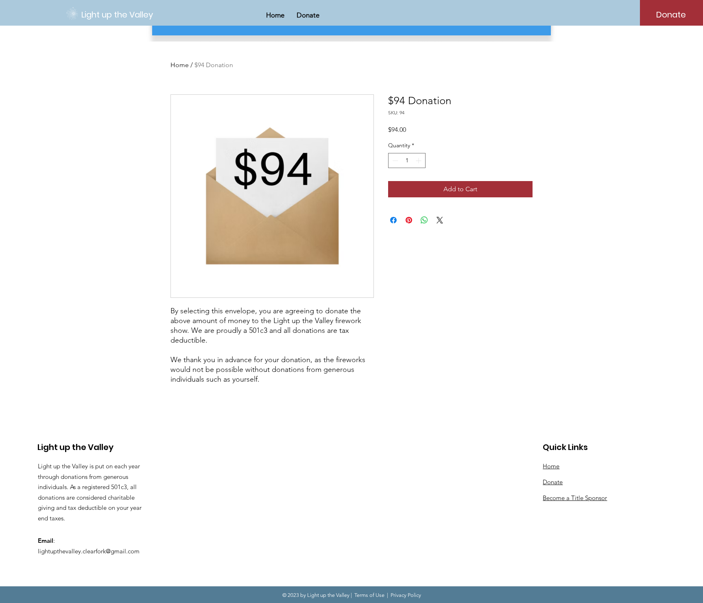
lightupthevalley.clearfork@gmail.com (89, 551)
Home (179, 65)
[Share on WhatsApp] (424, 220)
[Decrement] (394, 160)
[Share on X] (440, 220)
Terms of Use (369, 595)
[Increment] (419, 160)
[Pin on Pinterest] (409, 220)
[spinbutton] (407, 160)
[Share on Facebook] (393, 220)
